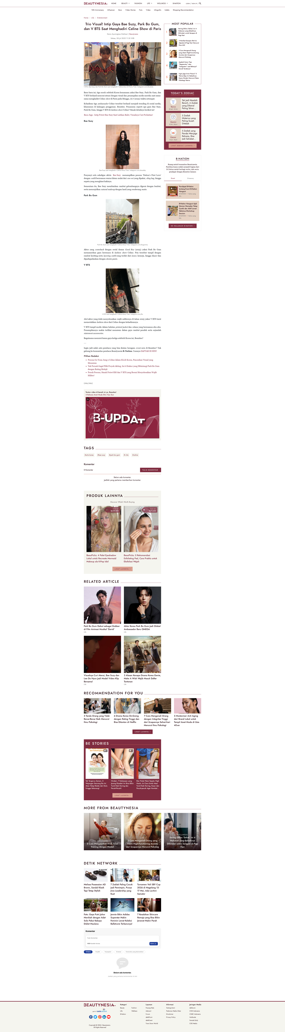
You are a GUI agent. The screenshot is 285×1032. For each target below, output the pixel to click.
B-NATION (177, 3)
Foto (140, 10)
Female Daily (193, 1020)
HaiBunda (192, 1017)
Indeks (167, 10)
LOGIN (188, 4)
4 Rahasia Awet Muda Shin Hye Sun (100, 394)
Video (148, 10)
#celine (135, 455)
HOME (113, 3)
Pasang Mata (150, 1008)
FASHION (138, 3)
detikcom (192, 1008)
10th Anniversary (97, 10)
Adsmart (148, 1011)
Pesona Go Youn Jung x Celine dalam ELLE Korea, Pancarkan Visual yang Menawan (120, 361)
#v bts (126, 455)
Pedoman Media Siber (173, 1011)
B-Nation (123, 1014)
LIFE (149, 3)
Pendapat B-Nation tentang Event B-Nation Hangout (188, 189)
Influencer (111, 10)
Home (86, 18)
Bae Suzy (117, 175)
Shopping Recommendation (183, 10)
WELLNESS (161, 3)
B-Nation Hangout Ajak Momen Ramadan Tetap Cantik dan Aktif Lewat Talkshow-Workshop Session (188, 208)
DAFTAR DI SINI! (149, 351)
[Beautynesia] (96, 3)
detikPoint (149, 1017)
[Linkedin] (104, 1017)
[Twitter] (95, 1017)
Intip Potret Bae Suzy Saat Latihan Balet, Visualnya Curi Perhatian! (123, 115)
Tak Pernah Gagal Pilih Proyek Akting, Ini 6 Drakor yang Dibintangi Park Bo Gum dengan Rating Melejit (123, 367)
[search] (200, 3)
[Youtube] (108, 1017)
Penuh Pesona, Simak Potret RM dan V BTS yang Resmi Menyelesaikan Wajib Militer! (122, 374)
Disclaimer (169, 1014)
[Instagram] (100, 1017)
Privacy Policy (170, 1017)
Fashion (134, 1008)
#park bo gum (114, 455)
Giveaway (190, 178)
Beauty (122, 1008)
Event (173, 178)
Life (92, 18)
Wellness (134, 1011)
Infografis (157, 10)
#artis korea (89, 455)
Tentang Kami (170, 1008)
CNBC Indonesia (195, 1014)
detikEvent (149, 1020)
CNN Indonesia (194, 1011)
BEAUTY (124, 3)
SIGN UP (194, 4)
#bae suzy (101, 455)
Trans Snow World (152, 1023)
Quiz (120, 10)
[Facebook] (91, 1017)
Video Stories (130, 10)
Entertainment (102, 18)
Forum (148, 1014)
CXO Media (193, 1023)
